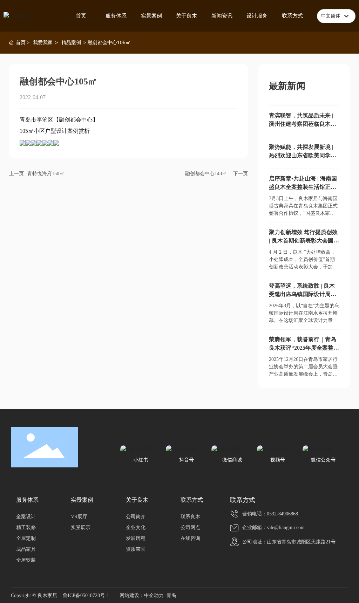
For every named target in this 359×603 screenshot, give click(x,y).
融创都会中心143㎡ (206, 173)
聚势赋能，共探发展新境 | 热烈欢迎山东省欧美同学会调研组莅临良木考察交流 (302, 155)
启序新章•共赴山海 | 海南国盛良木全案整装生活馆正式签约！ (303, 187)
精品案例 (71, 42)
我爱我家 (43, 42)
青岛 (171, 595)
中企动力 (154, 595)
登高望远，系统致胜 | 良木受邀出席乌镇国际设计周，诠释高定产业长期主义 (302, 294)
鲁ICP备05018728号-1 (86, 595)
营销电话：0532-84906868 (270, 513)
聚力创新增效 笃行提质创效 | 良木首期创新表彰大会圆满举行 (304, 240)
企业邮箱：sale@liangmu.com (273, 527)
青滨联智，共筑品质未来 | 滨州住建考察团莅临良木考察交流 (302, 123)
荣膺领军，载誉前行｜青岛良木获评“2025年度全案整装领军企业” (304, 347)
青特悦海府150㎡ (45, 173)
